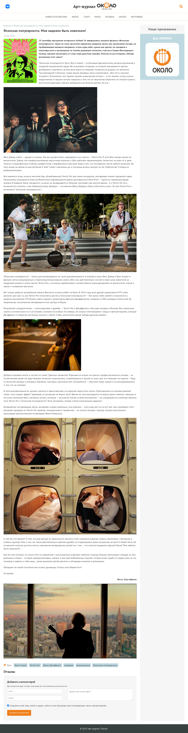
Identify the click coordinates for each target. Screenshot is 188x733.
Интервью (137, 16)
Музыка (109, 16)
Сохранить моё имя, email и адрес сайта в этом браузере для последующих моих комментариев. (58, 705)
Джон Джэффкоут (52, 665)
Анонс (75, 16)
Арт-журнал (84, 6)
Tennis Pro (35, 665)
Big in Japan (21, 665)
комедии (68, 665)
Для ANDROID (162, 38)
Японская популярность (105, 665)
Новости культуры (56, 16)
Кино (98, 16)
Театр (87, 16)
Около (122, 16)
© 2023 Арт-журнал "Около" (94, 728)
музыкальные (83, 665)
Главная (7, 25)
